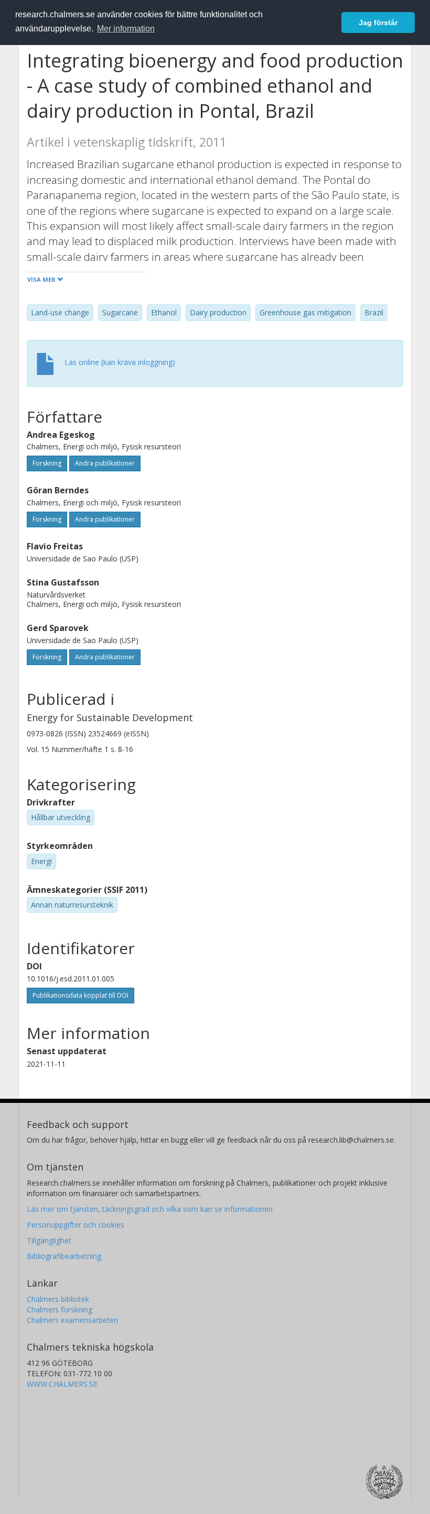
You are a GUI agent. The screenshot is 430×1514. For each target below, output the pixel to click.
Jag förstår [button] (378, 22)
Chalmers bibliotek (58, 1299)
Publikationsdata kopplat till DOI (80, 995)
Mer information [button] (126, 28)
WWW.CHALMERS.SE (62, 1384)
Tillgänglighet (49, 1240)
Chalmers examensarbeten (72, 1320)
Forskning (47, 463)
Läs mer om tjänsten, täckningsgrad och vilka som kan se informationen (150, 1209)
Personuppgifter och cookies (75, 1225)
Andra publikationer (105, 463)
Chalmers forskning (59, 1309)
